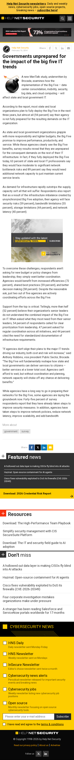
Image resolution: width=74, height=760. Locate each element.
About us (43, 745)
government (10, 431)
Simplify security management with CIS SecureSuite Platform (30, 533)
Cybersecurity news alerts (27, 675)
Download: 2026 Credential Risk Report (27, 493)
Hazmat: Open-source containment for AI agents (28, 472)
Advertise (55, 745)
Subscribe (62, 716)
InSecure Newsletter (24, 665)
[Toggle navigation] (70, 18)
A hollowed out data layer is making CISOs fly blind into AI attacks (36, 466)
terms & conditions (52, 724)
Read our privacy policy (25, 745)
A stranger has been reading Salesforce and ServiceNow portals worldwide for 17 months (34, 611)
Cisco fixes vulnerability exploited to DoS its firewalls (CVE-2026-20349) (32, 587)
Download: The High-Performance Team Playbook (37, 523)
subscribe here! (47, 10)
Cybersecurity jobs (22, 689)
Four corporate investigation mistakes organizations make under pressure (28, 599)
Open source (17, 703)
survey (25, 431)
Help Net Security (20, 47)
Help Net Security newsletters (26, 3)
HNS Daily (16, 643)
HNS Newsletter (20, 654)
